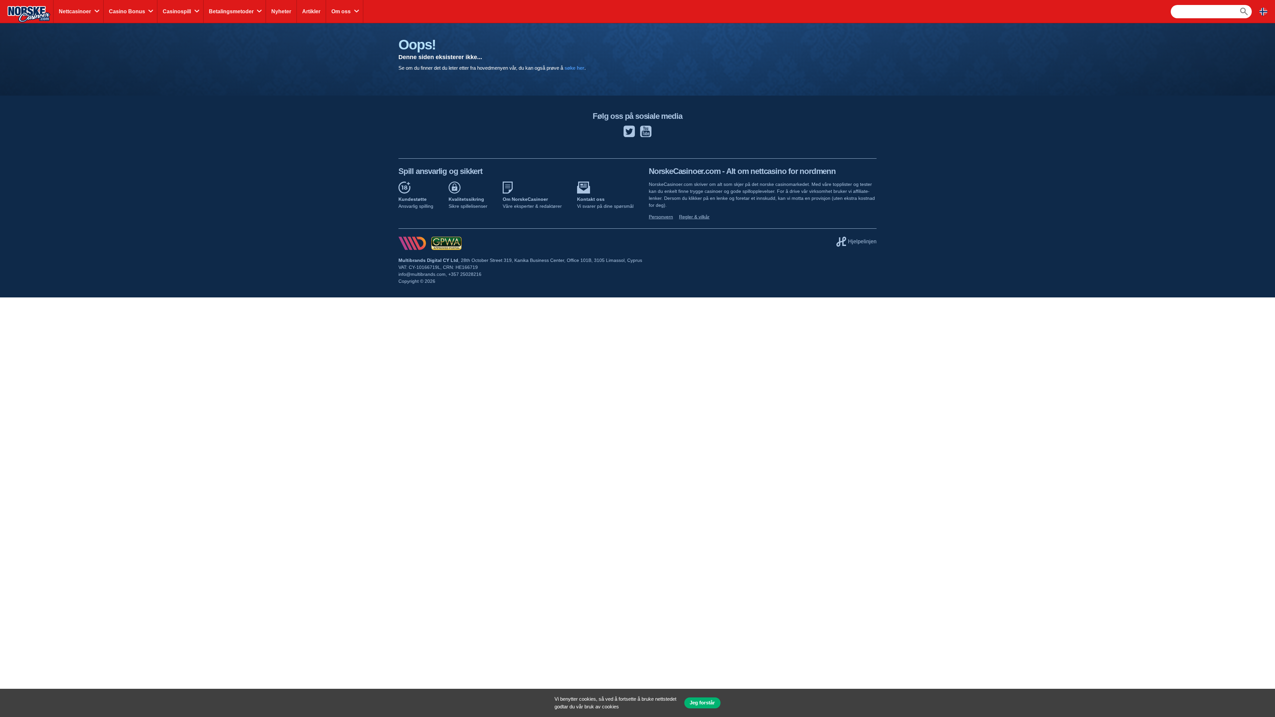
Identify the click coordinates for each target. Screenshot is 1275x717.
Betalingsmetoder (231, 11)
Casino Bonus (127, 11)
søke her (574, 68)
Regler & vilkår (694, 216)
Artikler (311, 11)
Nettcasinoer (75, 11)
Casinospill (177, 11)
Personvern (661, 216)
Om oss (341, 11)
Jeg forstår (702, 702)
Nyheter (281, 11)
